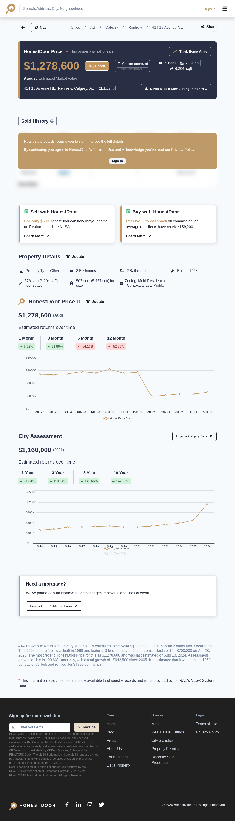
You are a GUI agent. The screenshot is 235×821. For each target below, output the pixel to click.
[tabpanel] (117, 161)
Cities (75, 27)
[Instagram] (90, 804)
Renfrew (135, 27)
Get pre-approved (135, 63)
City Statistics (162, 740)
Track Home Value (193, 51)
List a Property (118, 765)
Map (43, 27)
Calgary (111, 27)
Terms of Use (103, 150)
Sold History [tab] (34, 121)
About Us (114, 749)
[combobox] (108, 8)
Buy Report (97, 66)
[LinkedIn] (78, 804)
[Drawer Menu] (224, 8)
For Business (117, 757)
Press (111, 740)
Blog (110, 732)
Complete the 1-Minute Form (51, 606)
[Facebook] (67, 804)
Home (112, 724)
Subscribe (87, 727)
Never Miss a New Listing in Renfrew (178, 89)
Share (211, 27)
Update (77, 256)
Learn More (34, 236)
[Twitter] (101, 804)
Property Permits (165, 749)
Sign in (210, 9)
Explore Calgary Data (191, 436)
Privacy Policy (182, 150)
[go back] (23, 27)
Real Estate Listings (167, 732)
